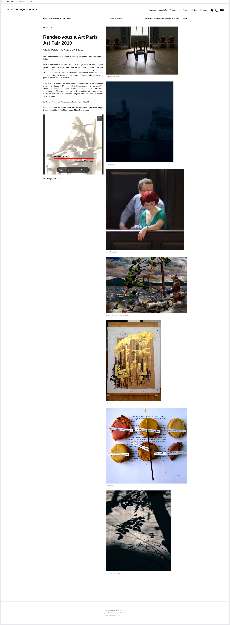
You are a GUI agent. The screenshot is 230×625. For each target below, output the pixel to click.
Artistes (185, 10)
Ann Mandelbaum (66, 110)
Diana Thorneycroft (81, 110)
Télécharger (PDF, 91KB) (52, 179)
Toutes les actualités (115, 18)
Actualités (163, 10)
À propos (152, 10)
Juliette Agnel (65, 107)
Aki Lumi (55, 110)
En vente (203, 10)
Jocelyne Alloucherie (80, 107)
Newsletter (120, 615)
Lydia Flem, (93, 107)
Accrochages (175, 10)
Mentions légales (110, 615)
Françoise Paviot (22, 9)
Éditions (194, 10)
